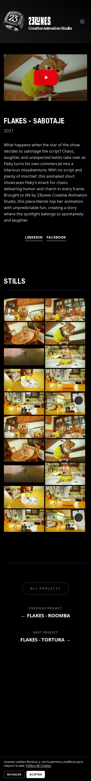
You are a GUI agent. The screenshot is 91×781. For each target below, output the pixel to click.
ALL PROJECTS (45, 588)
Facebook (56, 237)
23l (34, 21)
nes (45, 21)
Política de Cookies (38, 766)
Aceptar (36, 774)
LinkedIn (34, 237)
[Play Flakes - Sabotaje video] (45, 77)
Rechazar (14, 774)
